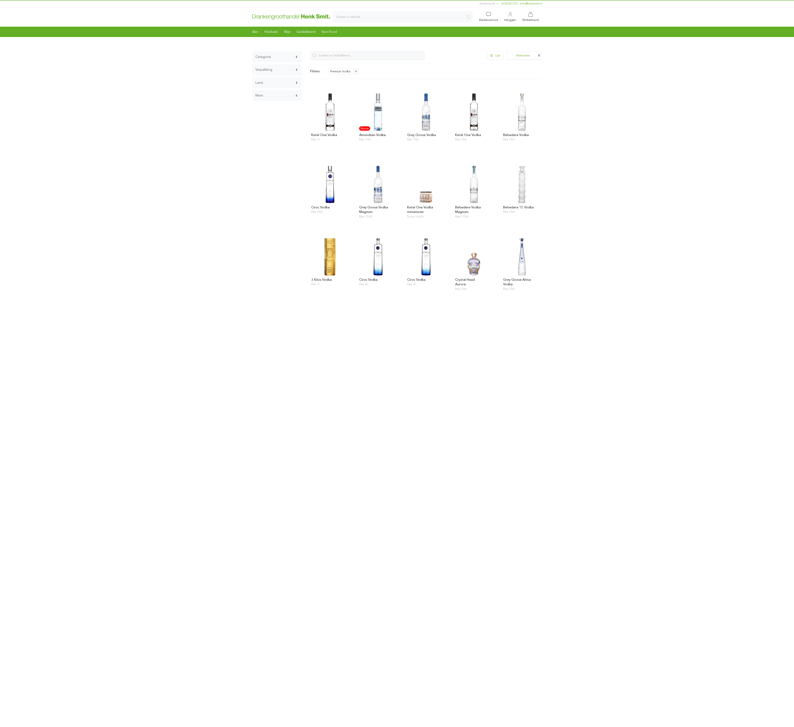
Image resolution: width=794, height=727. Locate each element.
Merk (259, 95)
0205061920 (509, 3)
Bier (255, 32)
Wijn (287, 32)
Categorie (263, 57)
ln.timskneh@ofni (531, 3)
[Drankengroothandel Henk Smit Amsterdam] (291, 16)
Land (259, 83)
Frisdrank (271, 32)
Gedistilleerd (306, 32)
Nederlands (488, 3)
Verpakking (263, 70)
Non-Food (329, 32)
